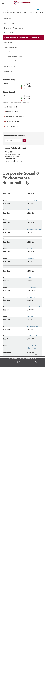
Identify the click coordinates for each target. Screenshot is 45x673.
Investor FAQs (9, 66)
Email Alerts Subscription (15, 117)
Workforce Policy (33, 336)
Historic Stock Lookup (14, 56)
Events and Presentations (13, 28)
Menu (41, 10)
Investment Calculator (14, 61)
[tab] (23, 79)
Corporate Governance (12, 33)
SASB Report (31, 288)
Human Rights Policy (34, 326)
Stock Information (10, 47)
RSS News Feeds (12, 126)
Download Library (12, 122)
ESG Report (31, 278)
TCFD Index (31, 297)
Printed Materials (12, 112)
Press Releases (9, 23)
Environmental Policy (34, 307)
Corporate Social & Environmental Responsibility (21, 38)
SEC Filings (8, 42)
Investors (7, 18)
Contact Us (8, 71)
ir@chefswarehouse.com (13, 161)
